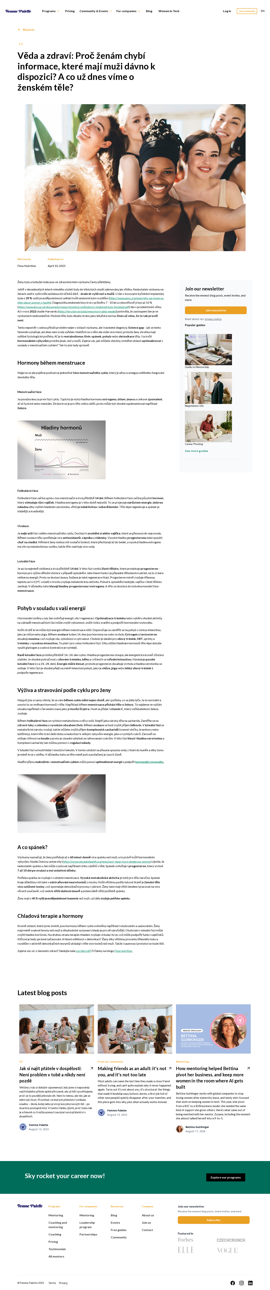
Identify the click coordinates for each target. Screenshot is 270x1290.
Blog (149, 11)
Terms (52, 1283)
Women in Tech (169, 11)
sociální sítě (83, 951)
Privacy (63, 1283)
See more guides (196, 451)
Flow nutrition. (123, 951)
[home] (21, 11)
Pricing (70, 11)
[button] (52, 11)
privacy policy (213, 319)
